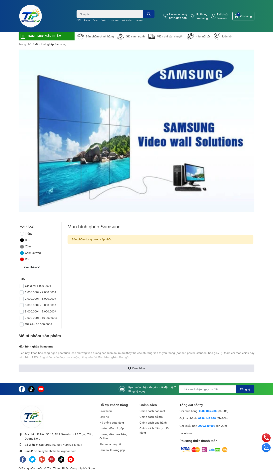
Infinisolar (127, 20)
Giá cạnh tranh (135, 36)
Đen (27, 240)
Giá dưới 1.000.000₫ (38, 285)
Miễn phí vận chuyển (170, 36)
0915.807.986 (178, 18)
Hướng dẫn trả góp (112, 428)
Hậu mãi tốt (202, 36)
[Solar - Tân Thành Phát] (31, 16)
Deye (95, 20)
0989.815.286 (208, 411)
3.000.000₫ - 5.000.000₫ (40, 305)
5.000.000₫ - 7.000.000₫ (40, 311)
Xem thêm (138, 368)
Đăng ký (245, 389)
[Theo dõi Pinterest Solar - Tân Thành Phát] (51, 459)
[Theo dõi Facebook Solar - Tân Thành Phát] (22, 388)
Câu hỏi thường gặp (112, 450)
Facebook (185, 433)
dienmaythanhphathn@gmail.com (55, 451)
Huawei (139, 20)
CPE (79, 20)
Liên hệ (227, 36)
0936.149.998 (73, 444)
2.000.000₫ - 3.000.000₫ (40, 298)
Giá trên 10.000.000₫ (38, 324)
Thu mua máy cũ (110, 444)
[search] (148, 14)
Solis (103, 20)
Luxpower (114, 20)
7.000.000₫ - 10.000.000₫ (41, 317)
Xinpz (87, 20)
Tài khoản (223, 14)
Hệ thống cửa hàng (202, 16)
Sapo (91, 468)
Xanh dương (33, 252)
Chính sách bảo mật (152, 411)
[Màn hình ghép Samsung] (136, 130)
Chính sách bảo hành (153, 422)
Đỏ (27, 259)
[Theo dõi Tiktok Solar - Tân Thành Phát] (31, 388)
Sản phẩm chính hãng (100, 36)
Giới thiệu (106, 411)
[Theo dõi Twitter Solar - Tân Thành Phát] (32, 459)
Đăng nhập (222, 18)
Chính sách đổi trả (151, 416)
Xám (28, 246)
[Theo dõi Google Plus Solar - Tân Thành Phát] (42, 459)
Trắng (28, 233)
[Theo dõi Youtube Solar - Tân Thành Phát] (41, 388)
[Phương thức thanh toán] (204, 449)
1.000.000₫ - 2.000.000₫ (40, 292)
